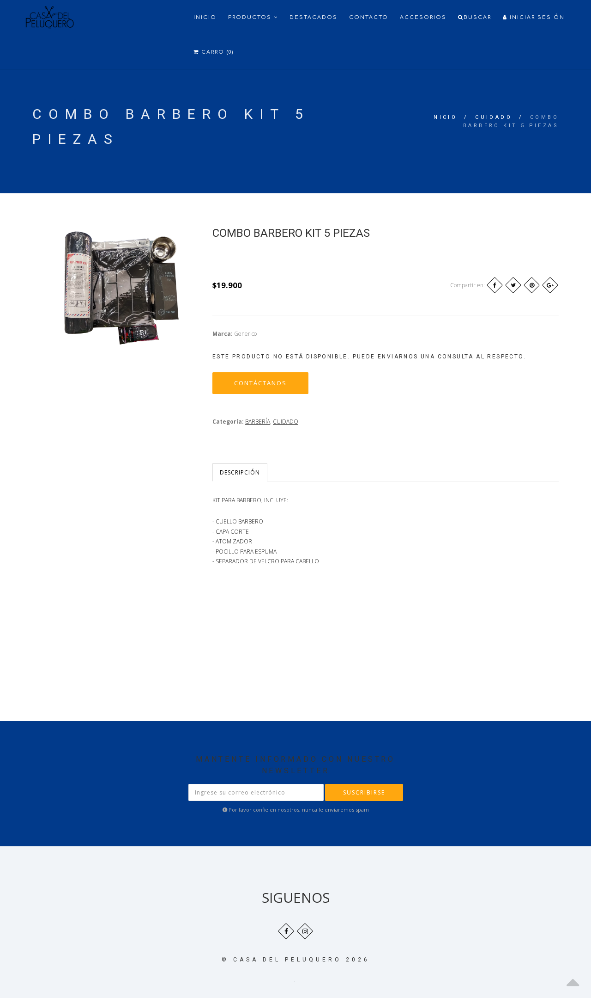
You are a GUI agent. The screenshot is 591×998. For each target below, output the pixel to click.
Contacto (368, 17)
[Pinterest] (531, 285)
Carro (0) (216, 52)
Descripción (240, 472)
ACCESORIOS (423, 17)
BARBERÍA (257, 421)
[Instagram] (305, 931)
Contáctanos (260, 383)
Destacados (313, 17)
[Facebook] (495, 285)
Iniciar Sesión (536, 17)
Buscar (477, 17)
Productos (251, 17)
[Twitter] (513, 285)
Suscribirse (364, 792)
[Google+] (550, 285)
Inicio (205, 17)
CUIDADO (493, 117)
